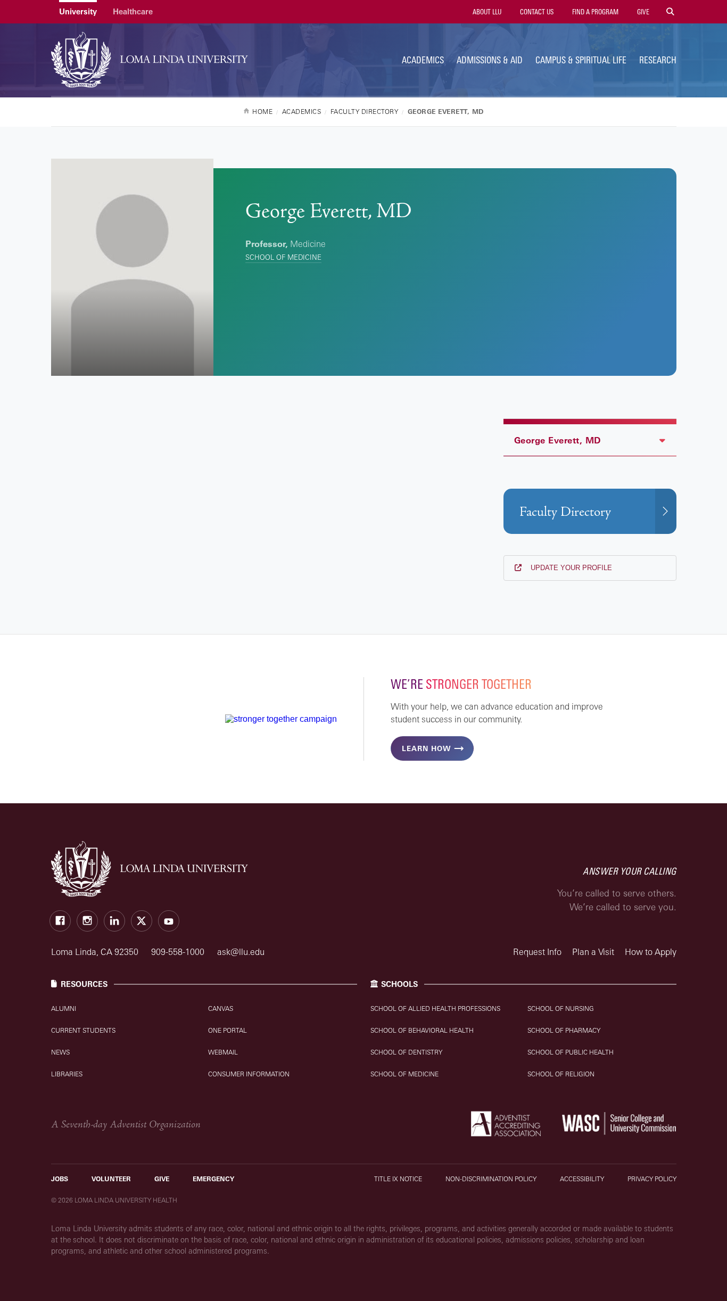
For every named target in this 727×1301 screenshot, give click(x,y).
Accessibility (582, 1179)
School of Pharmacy (563, 1030)
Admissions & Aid (490, 59)
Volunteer (111, 1179)
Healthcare (133, 11)
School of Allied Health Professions (435, 1008)
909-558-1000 (178, 951)
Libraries (66, 1074)
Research (657, 59)
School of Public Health (570, 1052)
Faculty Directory (565, 512)
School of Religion (560, 1074)
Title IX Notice (398, 1179)
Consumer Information (249, 1074)
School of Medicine (283, 257)
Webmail (223, 1052)
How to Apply (650, 951)
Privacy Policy (651, 1179)
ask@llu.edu (241, 951)
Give (642, 11)
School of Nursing (560, 1008)
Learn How (426, 748)
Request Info (537, 951)
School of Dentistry (406, 1052)
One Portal (227, 1030)
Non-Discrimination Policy (490, 1179)
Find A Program (594, 11)
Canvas (220, 1008)
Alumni (63, 1008)
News (60, 1052)
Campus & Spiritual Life (580, 59)
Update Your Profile (570, 568)
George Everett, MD (557, 440)
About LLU (486, 11)
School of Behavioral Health (422, 1030)
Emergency (213, 1179)
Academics (423, 59)
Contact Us (535, 11)
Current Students (83, 1030)
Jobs (59, 1179)
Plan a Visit (593, 951)
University (78, 11)
